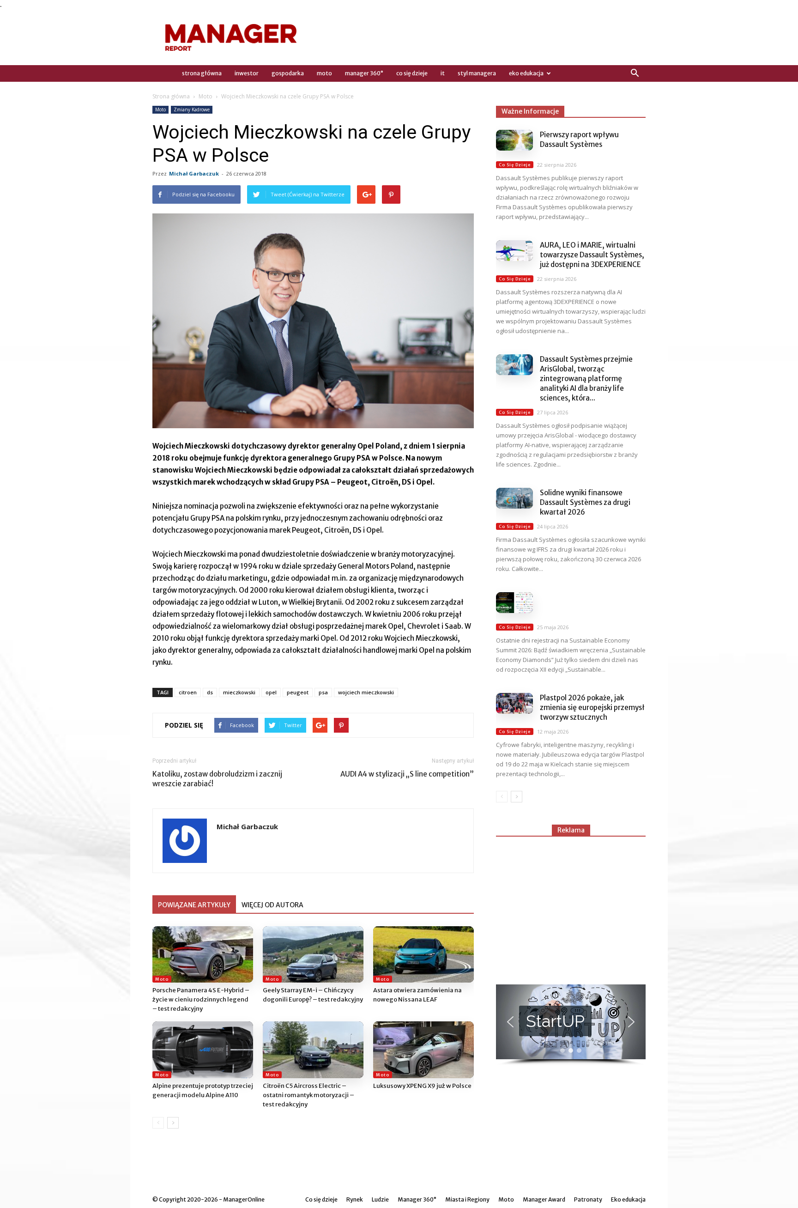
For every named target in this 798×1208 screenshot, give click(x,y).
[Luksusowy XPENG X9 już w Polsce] (423, 1049)
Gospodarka (288, 73)
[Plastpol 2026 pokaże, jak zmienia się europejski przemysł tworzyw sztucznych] (514, 703)
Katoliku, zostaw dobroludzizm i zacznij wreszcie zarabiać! (217, 779)
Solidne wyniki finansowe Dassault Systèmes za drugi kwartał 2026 (585, 502)
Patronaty (588, 1199)
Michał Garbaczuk (194, 173)
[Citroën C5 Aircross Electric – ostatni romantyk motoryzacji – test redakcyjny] (313, 1049)
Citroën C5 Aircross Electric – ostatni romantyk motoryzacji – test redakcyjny (308, 1095)
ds (210, 692)
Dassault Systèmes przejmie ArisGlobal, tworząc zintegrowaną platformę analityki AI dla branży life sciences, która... (586, 378)
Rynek (354, 1199)
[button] (634, 73)
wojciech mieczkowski (366, 692)
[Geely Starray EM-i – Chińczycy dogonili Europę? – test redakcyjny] (313, 954)
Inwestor (247, 73)
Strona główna (171, 96)
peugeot (297, 692)
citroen (188, 692)
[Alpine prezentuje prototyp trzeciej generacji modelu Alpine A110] (202, 1049)
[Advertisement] (571, 906)
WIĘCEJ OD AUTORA (272, 905)
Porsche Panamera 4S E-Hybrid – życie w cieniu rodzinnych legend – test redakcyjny (200, 999)
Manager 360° (364, 73)
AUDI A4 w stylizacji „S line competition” (407, 774)
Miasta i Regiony (467, 1199)
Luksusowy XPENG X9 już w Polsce (422, 1086)
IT (443, 73)
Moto (324, 73)
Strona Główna (202, 73)
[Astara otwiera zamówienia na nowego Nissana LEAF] (423, 954)
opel (271, 692)
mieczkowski (239, 692)
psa (323, 692)
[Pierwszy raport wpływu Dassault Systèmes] (514, 140)
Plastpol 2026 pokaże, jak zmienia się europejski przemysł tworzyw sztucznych (592, 707)
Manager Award (544, 1199)
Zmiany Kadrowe (192, 109)
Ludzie (380, 1199)
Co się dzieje (412, 73)
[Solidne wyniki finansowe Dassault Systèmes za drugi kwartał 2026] (514, 498)
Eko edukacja (526, 73)
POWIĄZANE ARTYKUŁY (194, 905)
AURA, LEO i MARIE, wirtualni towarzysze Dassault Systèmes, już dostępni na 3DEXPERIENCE (592, 255)
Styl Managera (477, 73)
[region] (571, 1025)
